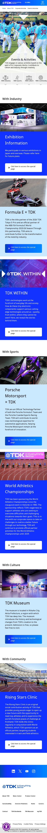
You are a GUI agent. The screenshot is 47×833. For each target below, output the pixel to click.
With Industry (5, 81)
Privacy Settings (40, 824)
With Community (41, 81)
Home (4, 8)
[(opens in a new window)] (13, 771)
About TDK (10, 8)
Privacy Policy (17, 824)
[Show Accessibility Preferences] (6, 827)
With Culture (29, 81)
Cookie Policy (28, 824)
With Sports (18, 81)
